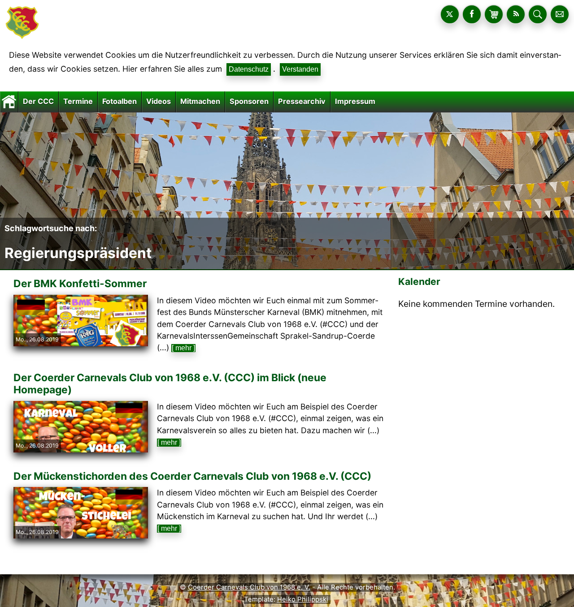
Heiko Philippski (302, 599)
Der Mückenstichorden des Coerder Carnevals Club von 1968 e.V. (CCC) (192, 476)
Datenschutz (249, 69)
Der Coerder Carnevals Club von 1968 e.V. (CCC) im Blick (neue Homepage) (169, 383)
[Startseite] (9, 101)
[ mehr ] (183, 348)
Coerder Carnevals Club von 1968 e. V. (249, 587)
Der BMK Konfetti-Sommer (80, 283)
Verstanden (300, 69)
